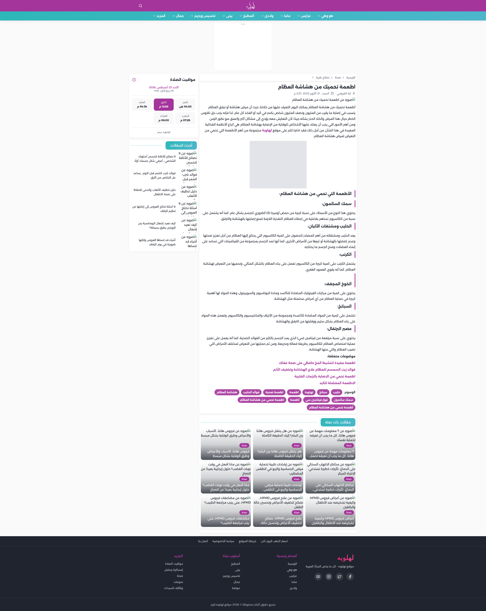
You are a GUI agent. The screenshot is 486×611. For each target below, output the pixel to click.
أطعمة (294, 400)
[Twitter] (339, 576)
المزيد (161, 16)
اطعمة (294, 392)
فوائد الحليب (251, 392)
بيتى (229, 16)
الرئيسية (292, 563)
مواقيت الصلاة (174, 563)
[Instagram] (329, 576)
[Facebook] (350, 576)
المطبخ (248, 16)
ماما (287, 16)
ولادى (269, 16)
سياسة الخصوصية (223, 541)
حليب (336, 392)
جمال (180, 16)
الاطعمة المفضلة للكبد (337, 383)
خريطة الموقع (247, 541)
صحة (180, 576)
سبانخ (323, 392)
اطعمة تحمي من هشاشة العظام (262, 400)
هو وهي (327, 16)
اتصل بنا (203, 541)
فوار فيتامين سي (316, 400)
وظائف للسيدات (173, 588)
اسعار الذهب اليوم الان (274, 541)
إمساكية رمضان (173, 570)
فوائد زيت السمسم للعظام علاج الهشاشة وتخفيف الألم (314, 369)
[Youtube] (318, 576)
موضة (236, 588)
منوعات (178, 582)
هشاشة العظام (227, 392)
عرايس (306, 16)
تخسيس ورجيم (204, 16)
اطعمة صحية (274, 392)
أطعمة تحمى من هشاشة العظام (331, 407)
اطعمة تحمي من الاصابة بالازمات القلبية (324, 376)
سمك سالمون (343, 400)
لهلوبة (267, 130)
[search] (140, 5)
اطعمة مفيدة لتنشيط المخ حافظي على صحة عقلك (317, 363)
